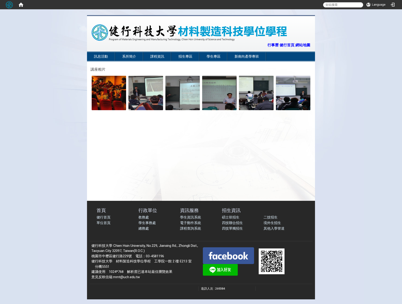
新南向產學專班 (246, 56)
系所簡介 (129, 56)
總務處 (143, 228)
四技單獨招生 (232, 228)
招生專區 (185, 56)
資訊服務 (189, 210)
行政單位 (147, 210)
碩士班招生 (230, 217)
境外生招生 (272, 223)
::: (265, 44)
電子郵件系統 (190, 223)
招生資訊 (231, 210)
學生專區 (214, 56)
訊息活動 (101, 56)
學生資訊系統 (190, 217)
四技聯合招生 (232, 223)
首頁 (101, 210)
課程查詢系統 (190, 228)
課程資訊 (157, 56)
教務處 (143, 217)
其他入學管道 (274, 228)
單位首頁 (104, 223)
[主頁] (189, 33)
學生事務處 (147, 223)
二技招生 (271, 217)
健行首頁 (104, 217)
